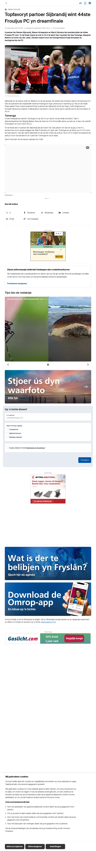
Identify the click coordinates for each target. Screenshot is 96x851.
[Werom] (6, 3)
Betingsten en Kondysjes (35, 448)
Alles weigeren (35, 846)
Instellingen (55, 846)
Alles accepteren (15, 846)
